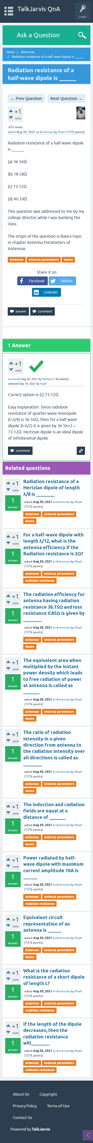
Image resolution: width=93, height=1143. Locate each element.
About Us (21, 1094)
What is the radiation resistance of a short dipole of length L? (54, 977)
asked (12, 132)
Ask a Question (38, 35)
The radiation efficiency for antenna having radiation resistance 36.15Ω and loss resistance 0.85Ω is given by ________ (54, 607)
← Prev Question (26, 98)
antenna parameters (44, 259)
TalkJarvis (41, 1129)
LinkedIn (51, 292)
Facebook (36, 281)
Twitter (66, 281)
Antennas (46, 132)
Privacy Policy (25, 1106)
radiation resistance (40, 581)
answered (14, 379)
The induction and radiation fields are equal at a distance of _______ (54, 811)
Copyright (48, 1094)
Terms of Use (58, 1106)
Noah (78, 502)
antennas (17, 259)
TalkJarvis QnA (39, 8)
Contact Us (22, 1117)
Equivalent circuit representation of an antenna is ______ (46, 924)
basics (68, 259)
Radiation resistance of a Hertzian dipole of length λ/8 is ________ (51, 488)
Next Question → (66, 98)
